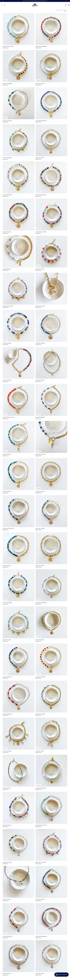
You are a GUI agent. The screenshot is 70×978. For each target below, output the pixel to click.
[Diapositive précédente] (5, 29)
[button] (65, 10)
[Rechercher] (4, 5)
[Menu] (1, 5)
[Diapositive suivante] (32, 29)
